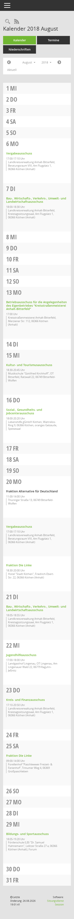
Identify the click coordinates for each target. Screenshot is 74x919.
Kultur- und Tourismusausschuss (29, 365)
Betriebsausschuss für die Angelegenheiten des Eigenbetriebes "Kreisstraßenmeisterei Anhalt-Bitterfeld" (36, 305)
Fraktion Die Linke (19, 565)
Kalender (19, 40)
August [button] (27, 62)
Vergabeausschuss (19, 153)
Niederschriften (20, 49)
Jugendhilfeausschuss (21, 655)
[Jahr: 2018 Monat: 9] (59, 62)
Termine (53, 40)
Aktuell (12, 70)
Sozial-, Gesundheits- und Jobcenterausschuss (24, 411)
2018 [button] (45, 62)
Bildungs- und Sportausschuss (27, 834)
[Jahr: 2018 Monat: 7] (9, 62)
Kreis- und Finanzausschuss (25, 700)
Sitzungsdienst (55, 902)
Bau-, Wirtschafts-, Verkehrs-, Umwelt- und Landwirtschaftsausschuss (36, 200)
